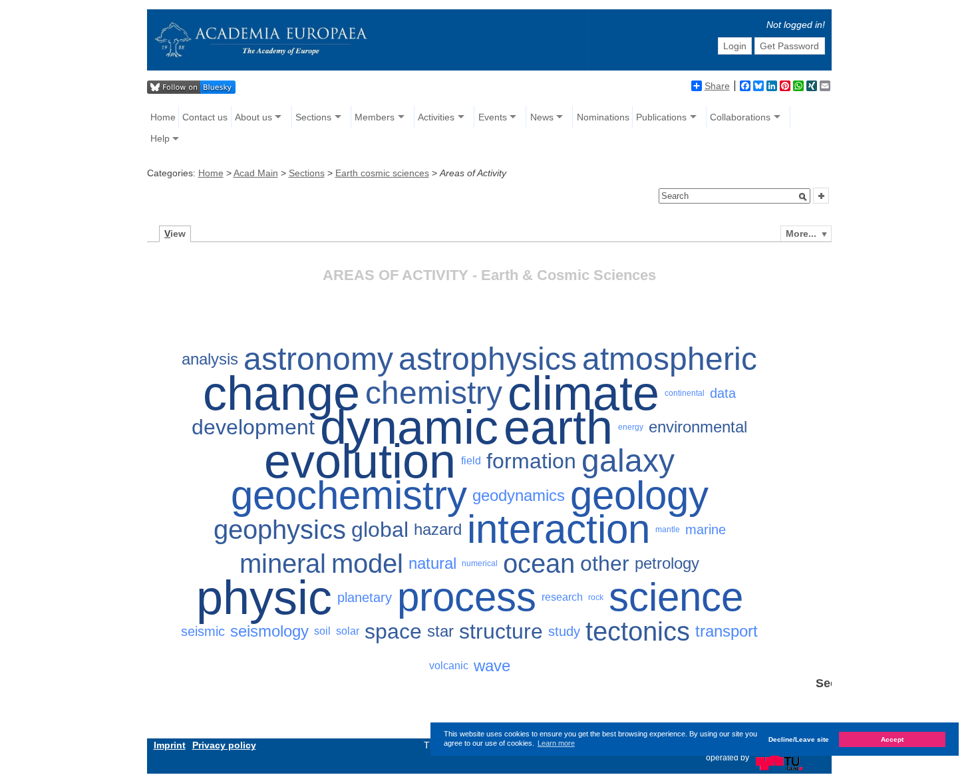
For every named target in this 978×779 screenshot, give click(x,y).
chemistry (433, 393)
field (471, 460)
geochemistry (349, 495)
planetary (364, 597)
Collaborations (740, 117)
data (723, 393)
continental (685, 393)
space (393, 631)
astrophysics (488, 359)
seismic (203, 631)
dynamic (409, 427)
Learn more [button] (556, 743)
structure (501, 631)
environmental (698, 427)
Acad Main (256, 173)
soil (322, 631)
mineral (283, 563)
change (281, 393)
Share (717, 85)
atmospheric (669, 359)
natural (432, 563)
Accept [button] (892, 738)
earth (558, 427)
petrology (667, 563)
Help (160, 138)
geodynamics (518, 495)
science (676, 598)
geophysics (280, 529)
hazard (438, 529)
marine (705, 529)
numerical (480, 563)
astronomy (318, 359)
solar (347, 631)
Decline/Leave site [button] (798, 738)
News (542, 117)
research (562, 597)
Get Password (789, 46)
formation (531, 461)
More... (801, 233)
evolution (360, 461)
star (440, 631)
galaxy (628, 461)
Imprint (170, 745)
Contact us (205, 117)
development (253, 427)
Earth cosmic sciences (382, 173)
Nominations (603, 117)
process (466, 598)
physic (264, 598)
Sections (313, 117)
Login (734, 46)
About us (253, 117)
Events (492, 117)
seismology (269, 631)
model (367, 563)
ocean (539, 563)
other (604, 563)
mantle (667, 529)
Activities (436, 117)
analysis (210, 359)
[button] (803, 197)
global (379, 530)
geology (639, 495)
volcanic (448, 665)
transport (726, 631)
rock (595, 597)
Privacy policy (224, 745)
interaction (558, 529)
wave (492, 666)
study (564, 631)
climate (583, 393)
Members (375, 117)
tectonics (637, 631)
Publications (661, 117)
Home (163, 117)
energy (630, 427)
